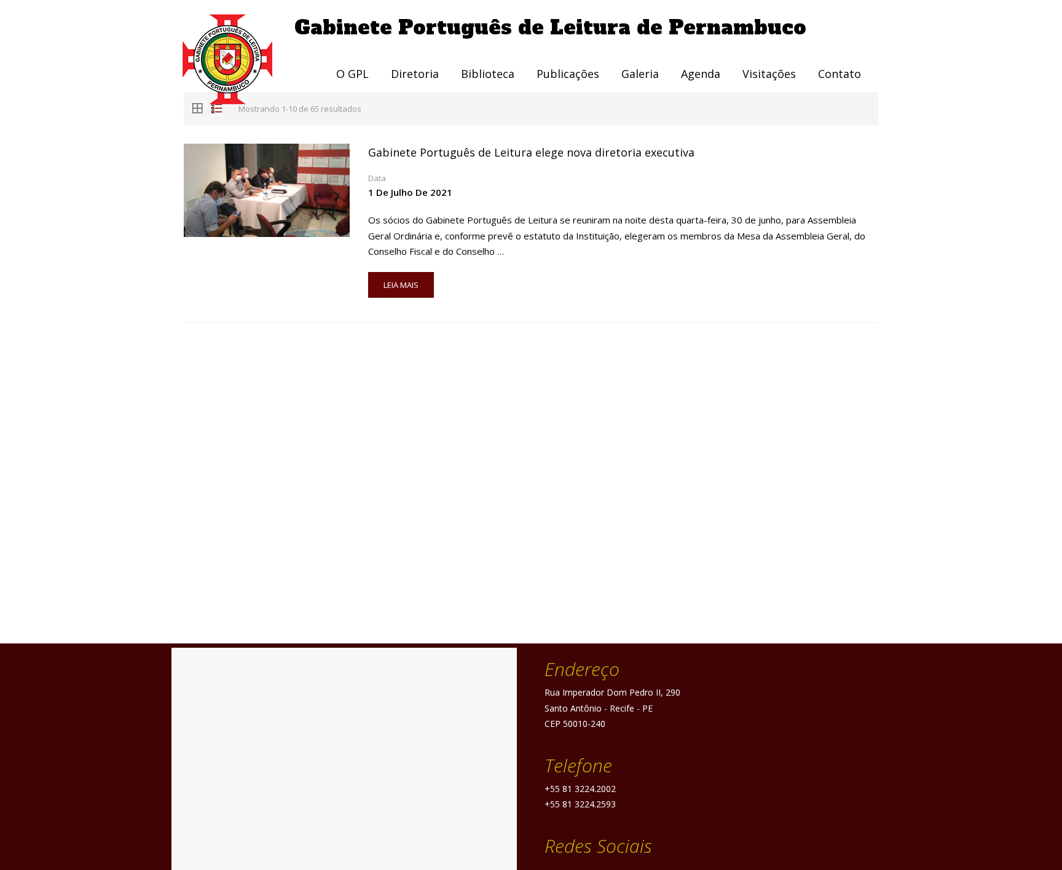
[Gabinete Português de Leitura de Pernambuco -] (239, 59)
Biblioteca (487, 73)
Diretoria (415, 73)
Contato (839, 73)
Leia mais (401, 284)
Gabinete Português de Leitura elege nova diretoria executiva (531, 152)
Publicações (568, 73)
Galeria (640, 73)
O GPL (352, 73)
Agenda (700, 73)
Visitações (769, 73)
